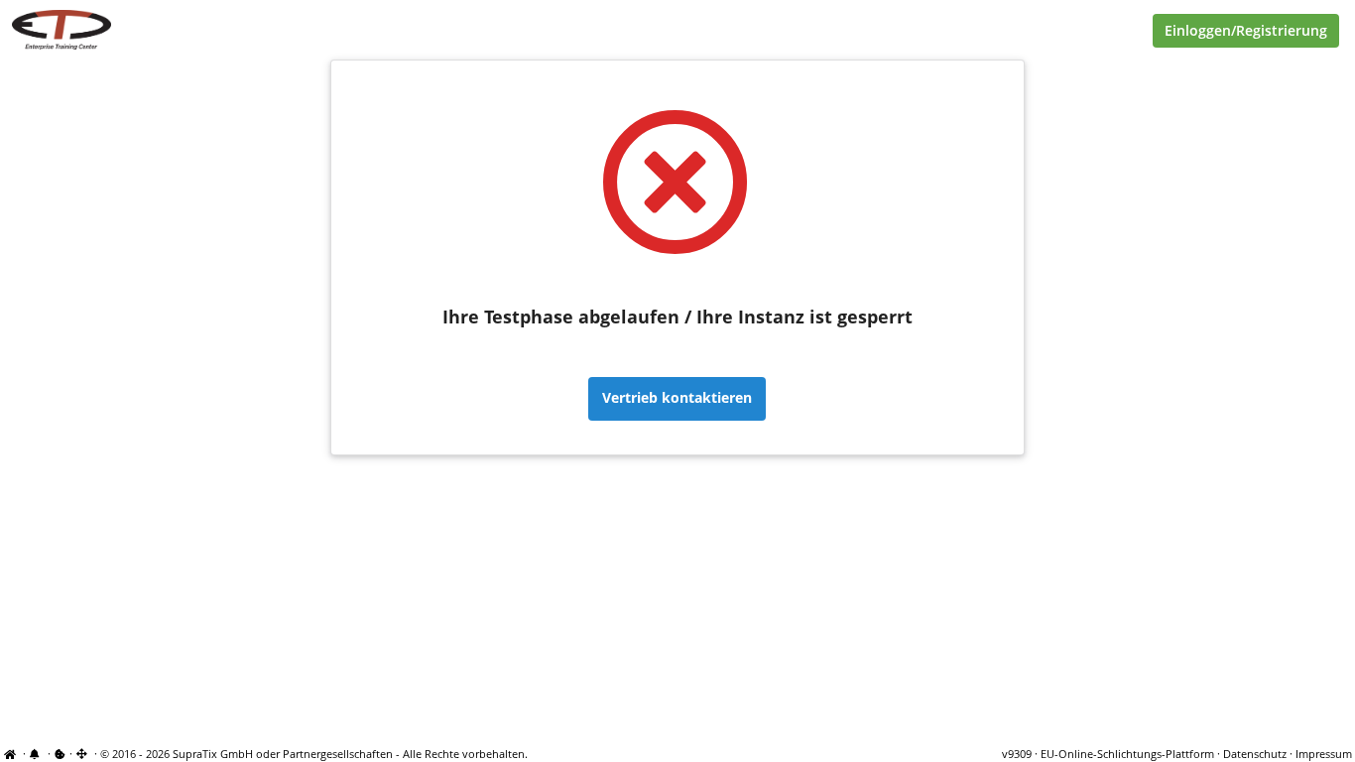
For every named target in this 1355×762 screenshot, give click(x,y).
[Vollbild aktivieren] (83, 754)
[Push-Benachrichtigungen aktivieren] (37, 754)
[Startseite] (12, 754)
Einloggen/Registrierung (1246, 30)
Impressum (1323, 754)
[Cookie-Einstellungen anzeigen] (60, 754)
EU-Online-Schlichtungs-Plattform (1127, 754)
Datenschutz (1255, 754)
